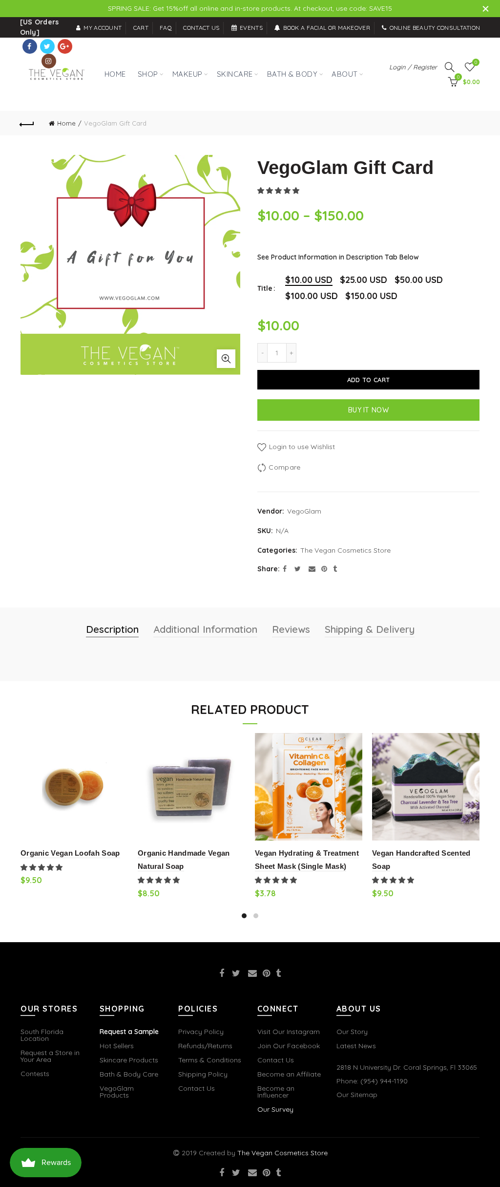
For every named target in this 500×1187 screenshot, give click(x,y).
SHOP (145, 69)
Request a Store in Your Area (50, 1056)
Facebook (29, 46)
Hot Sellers (117, 1045)
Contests (35, 1073)
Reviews (291, 629)
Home (66, 123)
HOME (115, 74)
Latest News (356, 1045)
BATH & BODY (292, 74)
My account (102, 27)
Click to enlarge (226, 358)
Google (65, 46)
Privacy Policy (201, 1031)
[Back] (27, 123)
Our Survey (275, 1109)
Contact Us (196, 1088)
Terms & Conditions (209, 1060)
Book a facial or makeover (326, 27)
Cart (140, 27)
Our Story (352, 1031)
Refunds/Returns (205, 1045)
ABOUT (345, 74)
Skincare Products (129, 1060)
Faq (166, 27)
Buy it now (368, 410)
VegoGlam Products (117, 1092)
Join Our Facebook (288, 1045)
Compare (284, 467)
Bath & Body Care (129, 1074)
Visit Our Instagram (288, 1031)
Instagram (49, 61)
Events (251, 27)
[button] (279, 190)
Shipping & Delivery (370, 629)
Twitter (47, 46)
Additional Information (205, 629)
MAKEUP (187, 74)
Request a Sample (129, 1031)
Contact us (201, 27)
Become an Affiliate (289, 1074)
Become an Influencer (275, 1092)
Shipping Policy (203, 1074)
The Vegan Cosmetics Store (345, 550)
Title (264, 288)
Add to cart (368, 380)
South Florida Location (42, 1035)
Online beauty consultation (435, 27)
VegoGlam (304, 511)
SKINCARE (235, 74)
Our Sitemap (356, 1094)
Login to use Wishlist (301, 446)
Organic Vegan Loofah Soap (70, 853)
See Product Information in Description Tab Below (338, 257)
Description (112, 629)
